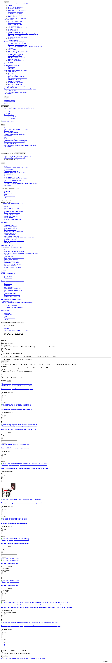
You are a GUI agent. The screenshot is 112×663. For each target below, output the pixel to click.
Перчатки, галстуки (14, 59)
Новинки (7, 191)
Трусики (10, 48)
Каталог (6, 202)
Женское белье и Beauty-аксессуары (14, 41)
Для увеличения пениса (15, 79)
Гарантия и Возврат (10, 100)
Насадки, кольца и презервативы (17, 37)
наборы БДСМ (44, 368)
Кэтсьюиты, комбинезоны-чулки (17, 45)
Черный (29, 359)
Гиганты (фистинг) (13, 29)
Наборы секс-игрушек (14, 35)
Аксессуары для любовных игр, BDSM (16, 4)
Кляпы (10, 5)
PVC (15, 364)
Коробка (5, 371)
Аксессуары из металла (15, 15)
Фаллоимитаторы (13, 30)
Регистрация (11, 118)
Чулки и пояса (12, 49)
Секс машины (8, 93)
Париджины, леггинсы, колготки (18, 51)
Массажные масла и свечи (15, 82)
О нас (6, 98)
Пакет (13, 371)
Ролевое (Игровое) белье (15, 56)
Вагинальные (12, 71)
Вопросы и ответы (9, 101)
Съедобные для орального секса (17, 78)
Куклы (6, 64)
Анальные (11, 73)
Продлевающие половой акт (16, 76)
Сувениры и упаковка (14, 90)
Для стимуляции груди (11, 40)
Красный (37, 356)
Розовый (46, 356)
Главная (6, 328)
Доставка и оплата (9, 196)
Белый (5, 356)
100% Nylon (6, 364)
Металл (49, 364)
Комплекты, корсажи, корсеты (17, 43)
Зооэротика (11, 38)
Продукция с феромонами (15, 84)
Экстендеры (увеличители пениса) (14, 86)
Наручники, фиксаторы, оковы (17, 10)
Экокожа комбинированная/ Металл (65, 364)
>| (4, 647)
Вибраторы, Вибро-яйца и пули (17, 27)
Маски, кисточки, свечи (15, 13)
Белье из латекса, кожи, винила (17, 18)
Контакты (7, 103)
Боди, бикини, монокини (15, 54)
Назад (6, 2)
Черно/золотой (19, 359)
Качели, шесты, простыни (15, 12)
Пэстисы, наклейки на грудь (16, 57)
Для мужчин (11, 67)
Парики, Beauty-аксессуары (16, 60)
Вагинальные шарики (14, 23)
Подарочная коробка (25, 371)
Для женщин (11, 68)
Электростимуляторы (10, 87)
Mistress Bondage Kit (31, 346)
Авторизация (12, 116)
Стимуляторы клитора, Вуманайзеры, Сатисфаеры (23, 34)
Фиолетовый (6, 359)
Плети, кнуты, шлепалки (15, 7)
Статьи (6, 197)
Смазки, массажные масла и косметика (15, 70)
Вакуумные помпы (13, 26)
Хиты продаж (8, 193)
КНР (54, 346)
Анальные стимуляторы (15, 21)
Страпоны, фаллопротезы (15, 32)
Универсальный (16, 353)
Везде (6, 128)
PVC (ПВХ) (23, 364)
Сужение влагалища (14, 81)
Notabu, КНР (45, 346)
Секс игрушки (8, 19)
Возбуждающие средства (11, 65)
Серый (54, 356)
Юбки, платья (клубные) (15, 53)
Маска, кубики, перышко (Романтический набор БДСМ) (19, 368)
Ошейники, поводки (14, 8)
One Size (5, 353)
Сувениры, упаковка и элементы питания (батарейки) (20, 89)
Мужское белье (8, 62)
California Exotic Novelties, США (12, 346)
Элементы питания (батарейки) (17, 92)
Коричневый (27, 356)
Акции (6, 194)
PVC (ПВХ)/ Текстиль (37, 364)
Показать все (4, 361)
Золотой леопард (15, 356)
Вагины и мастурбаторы (15, 24)
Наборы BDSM (12, 16)
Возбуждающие (12, 75)
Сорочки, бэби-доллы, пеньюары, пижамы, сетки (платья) (25, 46)
